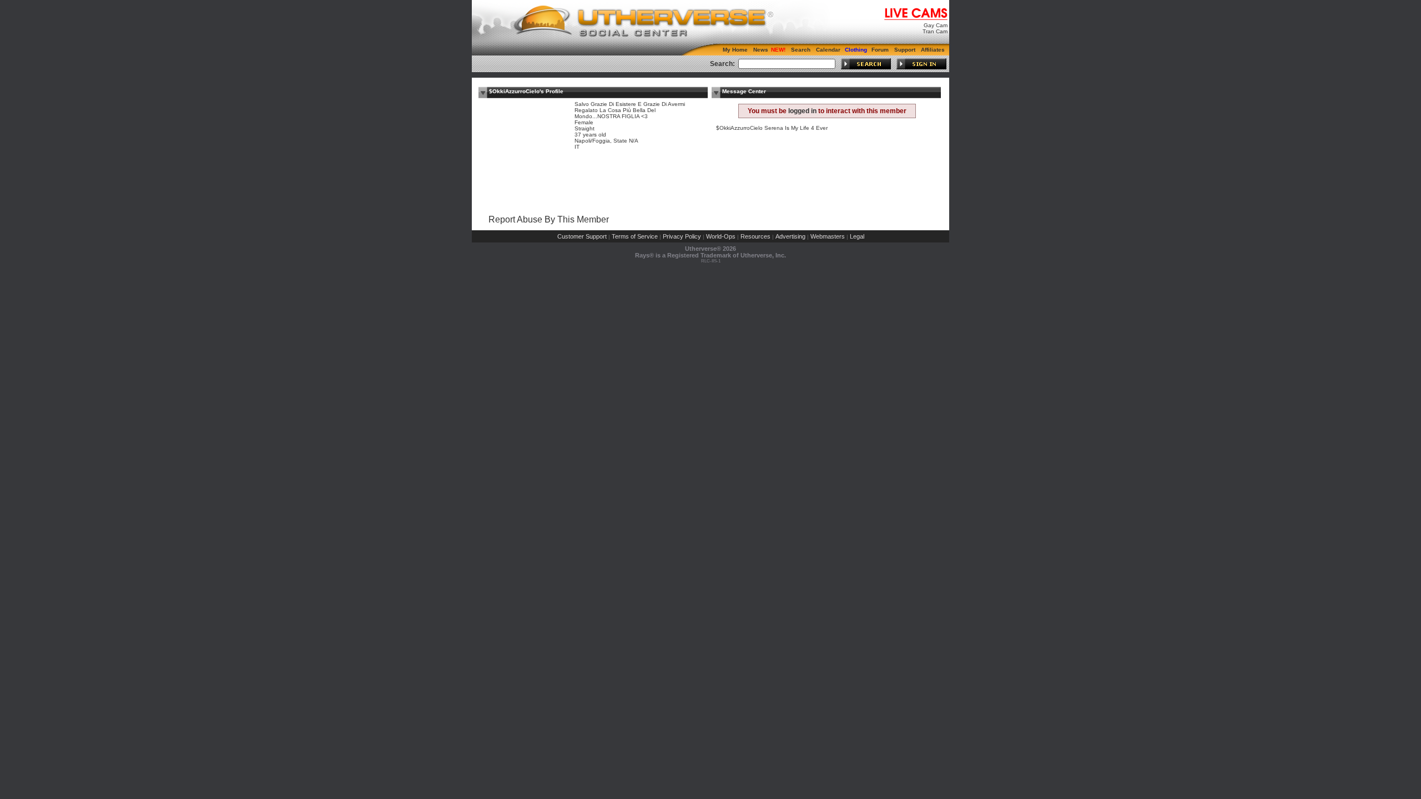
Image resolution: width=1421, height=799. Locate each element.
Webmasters (827, 236)
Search (800, 50)
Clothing (856, 50)
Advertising (790, 236)
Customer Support (582, 236)
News (760, 50)
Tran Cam (935, 31)
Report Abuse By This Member (548, 219)
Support (904, 50)
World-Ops (720, 236)
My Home (735, 50)
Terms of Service (635, 236)
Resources (755, 236)
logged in (802, 111)
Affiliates (933, 50)
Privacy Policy (682, 236)
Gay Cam (936, 25)
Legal (857, 236)
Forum (880, 50)
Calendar (828, 50)
